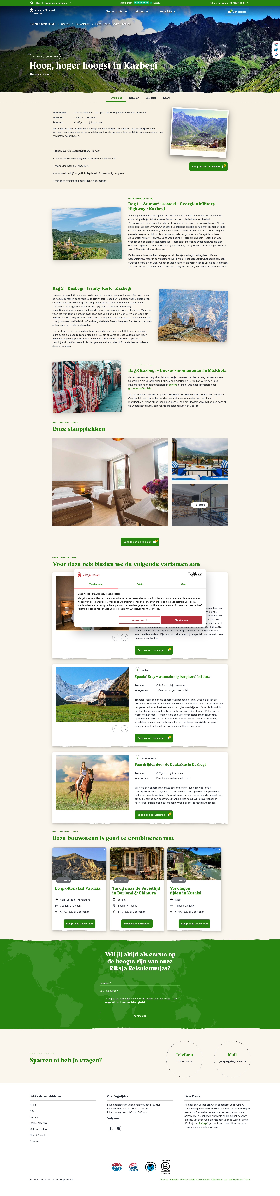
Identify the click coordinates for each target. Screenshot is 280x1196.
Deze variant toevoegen (154, 650)
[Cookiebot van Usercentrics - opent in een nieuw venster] (189, 574)
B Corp (203, 1123)
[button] (117, 12)
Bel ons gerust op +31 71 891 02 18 (227, 3)
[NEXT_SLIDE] (124, 637)
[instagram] (118, 1128)
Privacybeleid (138, 1002)
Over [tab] (183, 584)
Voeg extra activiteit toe (154, 814)
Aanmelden (140, 1015)
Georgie (65, 23)
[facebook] (110, 1128)
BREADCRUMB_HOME (42, 23)
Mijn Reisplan (239, 11)
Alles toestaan (182, 620)
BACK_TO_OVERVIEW (47, 56)
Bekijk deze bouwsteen (79, 923)
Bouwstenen (82, 23)
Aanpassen (138, 620)
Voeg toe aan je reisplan (209, 166)
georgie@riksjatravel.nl (232, 1061)
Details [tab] (140, 584)
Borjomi (173, 384)
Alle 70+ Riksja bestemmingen (51, 3)
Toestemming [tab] (96, 584)
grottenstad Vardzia (139, 388)
